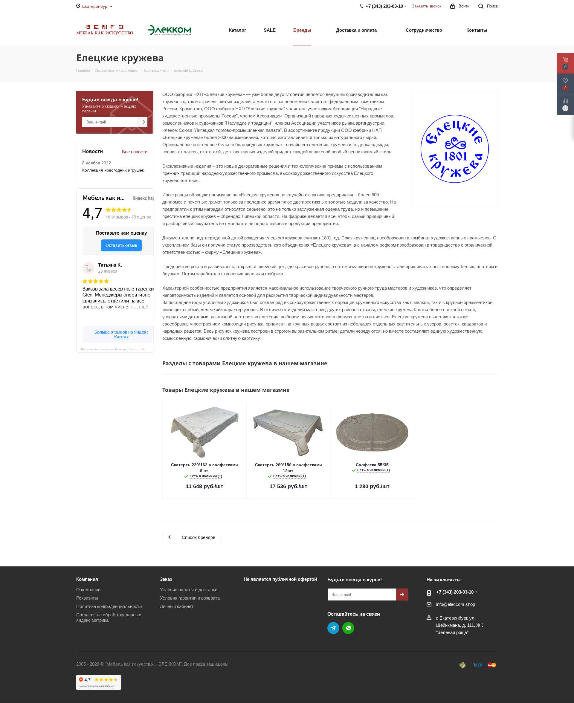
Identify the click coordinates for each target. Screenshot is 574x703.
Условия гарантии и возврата (190, 597)
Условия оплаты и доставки (188, 589)
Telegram (333, 628)
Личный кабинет (176, 606)
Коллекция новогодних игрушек (113, 170)
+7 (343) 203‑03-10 (455, 592)
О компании (88, 589)
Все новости (134, 151)
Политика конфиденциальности (109, 606)
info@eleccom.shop (455, 604)
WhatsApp (348, 628)
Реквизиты (87, 597)
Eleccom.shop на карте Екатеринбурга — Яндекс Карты (117, 349)
